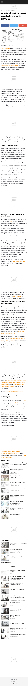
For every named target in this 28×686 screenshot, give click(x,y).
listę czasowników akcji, (19, 261)
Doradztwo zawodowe (5, 10)
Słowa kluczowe (5, 48)
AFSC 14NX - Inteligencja (15, 609)
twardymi (12, 340)
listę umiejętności (17, 296)
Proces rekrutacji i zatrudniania (17, 495)
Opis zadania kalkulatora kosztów (18, 634)
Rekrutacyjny (13, 10)
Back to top (14, 679)
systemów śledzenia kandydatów (10, 65)
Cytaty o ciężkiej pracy (15, 514)
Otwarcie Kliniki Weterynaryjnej (17, 589)
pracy (11, 221)
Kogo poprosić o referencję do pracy (18, 556)
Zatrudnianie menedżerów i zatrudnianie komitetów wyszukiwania (16, 471)
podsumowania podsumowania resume (16, 380)
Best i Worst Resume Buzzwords (14, 391)
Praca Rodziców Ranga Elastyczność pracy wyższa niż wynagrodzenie (17, 597)
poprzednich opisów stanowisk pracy (11, 382)
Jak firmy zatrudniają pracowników (18, 488)
